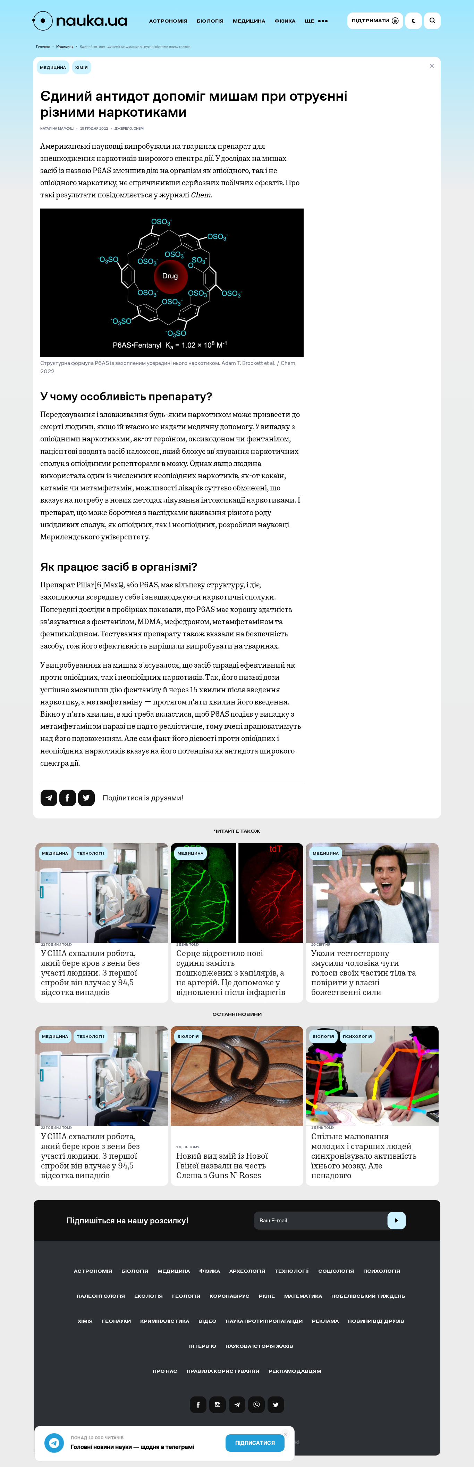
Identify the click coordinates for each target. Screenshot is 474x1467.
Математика (303, 1296)
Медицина (249, 21)
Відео (207, 1321)
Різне (267, 1296)
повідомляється (125, 195)
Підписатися (255, 1443)
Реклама (325, 1321)
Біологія (210, 21)
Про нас (165, 1371)
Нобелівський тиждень (368, 1296)
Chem (139, 128)
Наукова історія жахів (259, 1346)
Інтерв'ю (202, 1346)
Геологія (186, 1296)
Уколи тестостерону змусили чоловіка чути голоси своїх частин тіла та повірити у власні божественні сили (363, 972)
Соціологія (336, 1271)
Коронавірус (229, 1296)
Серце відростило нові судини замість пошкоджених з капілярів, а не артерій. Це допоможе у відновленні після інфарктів (230, 972)
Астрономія (168, 21)
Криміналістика (164, 1321)
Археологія (247, 1271)
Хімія (81, 67)
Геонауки (116, 1321)
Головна (43, 46)
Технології (291, 1271)
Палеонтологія (101, 1296)
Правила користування (223, 1371)
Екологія (148, 1296)
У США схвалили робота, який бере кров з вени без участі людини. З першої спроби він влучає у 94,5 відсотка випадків (90, 972)
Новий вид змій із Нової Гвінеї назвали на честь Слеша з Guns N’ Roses (222, 1165)
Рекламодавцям (295, 1371)
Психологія (381, 1271)
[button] (375, 21)
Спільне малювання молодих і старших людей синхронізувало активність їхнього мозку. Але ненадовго (364, 1156)
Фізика (284, 21)
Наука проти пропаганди (264, 1321)
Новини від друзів (376, 1321)
